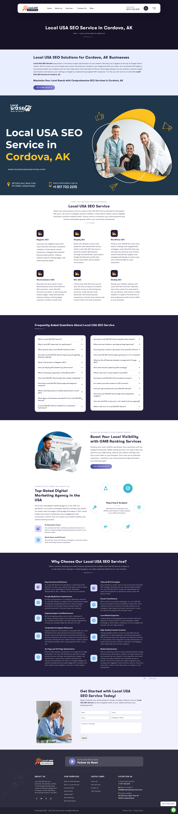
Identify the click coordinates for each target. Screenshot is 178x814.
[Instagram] (46, 798)
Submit (84, 738)
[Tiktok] (51, 798)
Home (75, 33)
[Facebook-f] (36, 798)
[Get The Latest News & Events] (72, 761)
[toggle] (146, 8)
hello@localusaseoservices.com (130, 790)
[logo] (30, 8)
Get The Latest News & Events (87, 760)
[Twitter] (41, 798)
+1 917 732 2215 (124, 784)
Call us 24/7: (130, 7)
